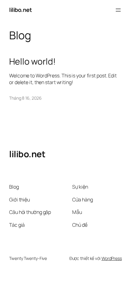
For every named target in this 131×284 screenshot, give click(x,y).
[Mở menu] (118, 10)
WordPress (111, 258)
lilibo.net (20, 10)
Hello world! (32, 61)
